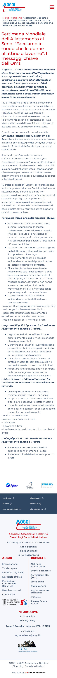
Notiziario (16, 18)
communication (36, 672)
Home (6, 18)
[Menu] (51, 7)
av (26, 672)
